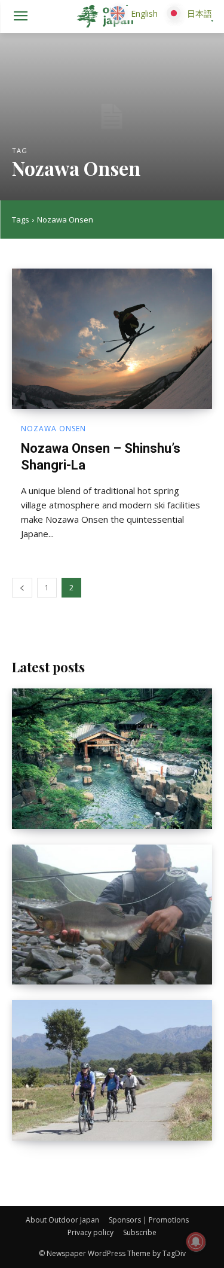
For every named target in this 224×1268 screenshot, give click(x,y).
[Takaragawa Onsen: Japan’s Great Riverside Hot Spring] (112, 758)
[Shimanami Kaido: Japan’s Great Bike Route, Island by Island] (112, 1070)
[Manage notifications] (195, 1241)
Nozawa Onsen (53, 428)
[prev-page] (22, 588)
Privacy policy (90, 1232)
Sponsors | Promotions (149, 1220)
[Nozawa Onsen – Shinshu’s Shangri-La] (112, 339)
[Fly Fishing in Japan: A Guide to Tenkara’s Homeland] (112, 915)
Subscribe (140, 1232)
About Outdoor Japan (62, 1220)
